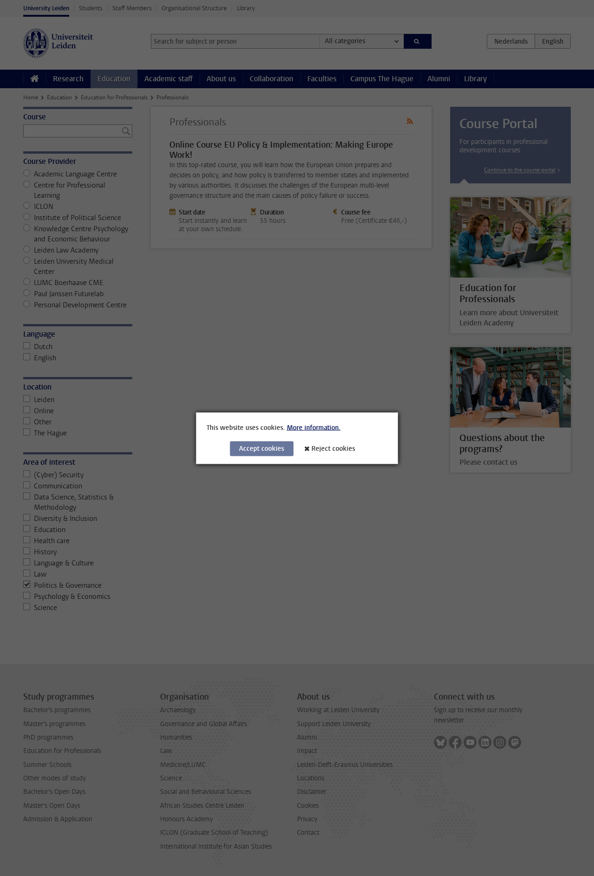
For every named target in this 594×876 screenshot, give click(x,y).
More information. (314, 427)
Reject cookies (333, 448)
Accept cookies (261, 448)
